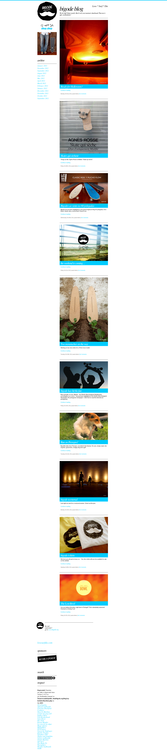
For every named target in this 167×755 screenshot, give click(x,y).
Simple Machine (43, 739)
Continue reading (65, 90)
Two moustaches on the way (74, 344)
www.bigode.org (53, 629)
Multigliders (41, 727)
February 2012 (42, 86)
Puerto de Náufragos (44, 731)
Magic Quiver (42, 726)
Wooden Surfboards (44, 746)
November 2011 (42, 93)
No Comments (82, 93)
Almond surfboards (44, 706)
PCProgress (41, 729)
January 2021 (42, 66)
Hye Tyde (40, 720)
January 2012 (42, 88)
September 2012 (43, 71)
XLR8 (39, 748)
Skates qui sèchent (69, 156)
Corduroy (40, 710)
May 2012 (40, 78)
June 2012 (41, 76)
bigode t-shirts (68, 555)
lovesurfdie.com (44, 642)
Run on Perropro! (69, 442)
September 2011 (43, 98)
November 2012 (42, 68)
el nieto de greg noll (44, 713)
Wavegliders (41, 745)
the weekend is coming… (73, 263)
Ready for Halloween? (72, 86)
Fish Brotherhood (43, 717)
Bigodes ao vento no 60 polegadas (77, 206)
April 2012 (41, 81)
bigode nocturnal (69, 499)
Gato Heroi (41, 719)
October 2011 (42, 96)
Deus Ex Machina (43, 712)
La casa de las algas (44, 724)
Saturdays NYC (42, 734)
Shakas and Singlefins (45, 736)
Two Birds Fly (42, 743)
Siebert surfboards (43, 738)
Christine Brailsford (44, 708)
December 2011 (43, 91)
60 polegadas (42, 705)
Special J (40, 741)
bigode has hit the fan (71, 391)
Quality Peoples (43, 733)
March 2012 (41, 83)
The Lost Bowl (68, 603)
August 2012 (41, 73)
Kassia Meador (42, 722)
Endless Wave (42, 715)
